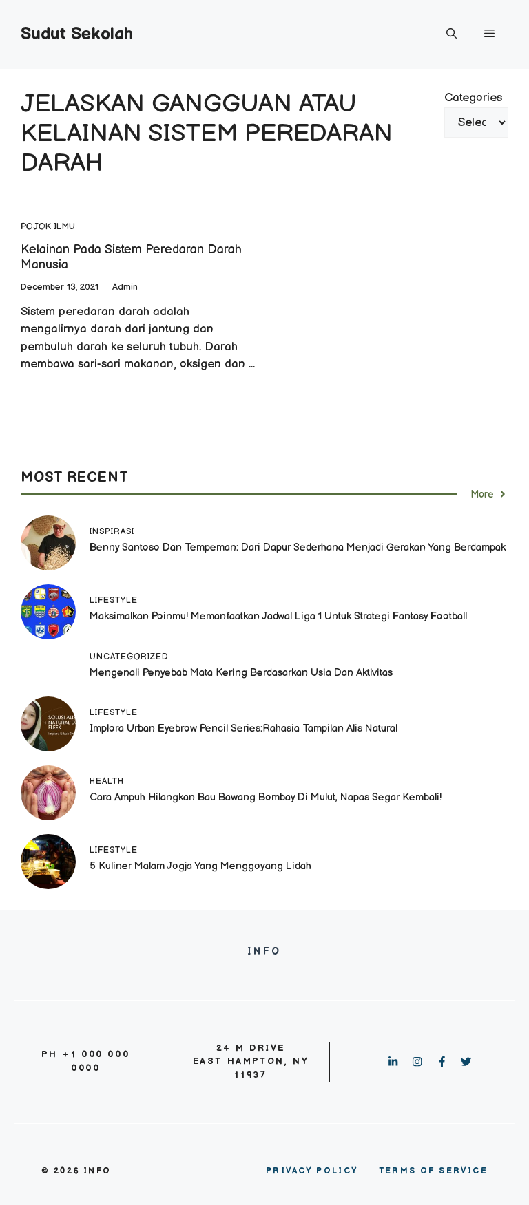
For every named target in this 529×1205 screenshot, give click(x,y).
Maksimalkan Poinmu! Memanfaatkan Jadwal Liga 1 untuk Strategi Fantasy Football (278, 616)
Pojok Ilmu (48, 226)
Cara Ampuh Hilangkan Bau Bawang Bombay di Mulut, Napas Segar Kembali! (266, 797)
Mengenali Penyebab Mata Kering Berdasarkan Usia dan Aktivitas (241, 672)
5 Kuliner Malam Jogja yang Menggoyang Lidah (200, 866)
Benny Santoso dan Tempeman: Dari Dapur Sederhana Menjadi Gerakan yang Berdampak (298, 547)
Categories (473, 98)
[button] (451, 34)
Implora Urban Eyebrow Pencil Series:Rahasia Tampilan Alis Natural (245, 728)
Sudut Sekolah (77, 34)
